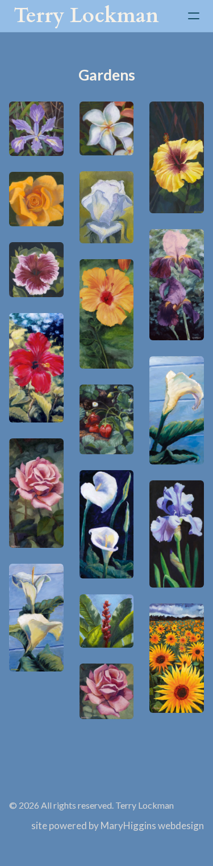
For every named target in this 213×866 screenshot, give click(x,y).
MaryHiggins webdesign (152, 825)
